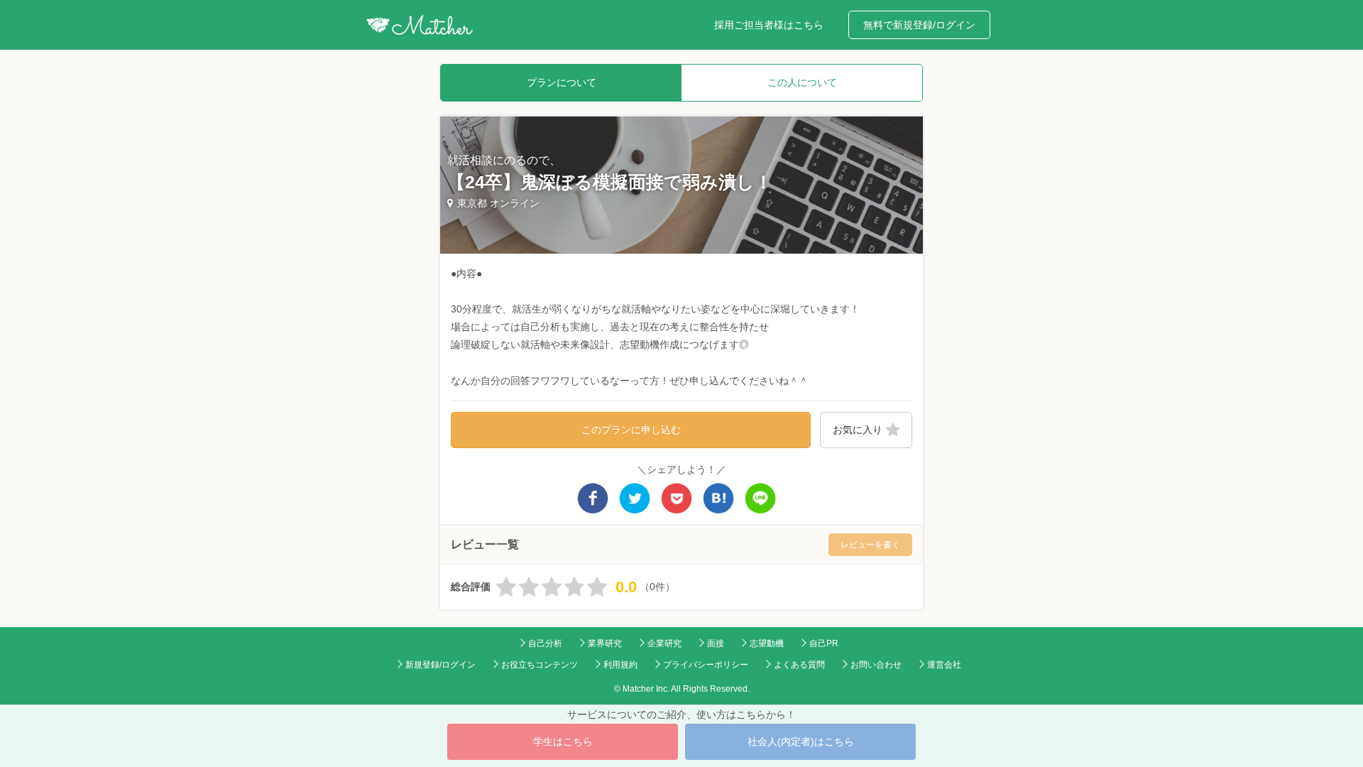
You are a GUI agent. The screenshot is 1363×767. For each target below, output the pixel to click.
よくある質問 (799, 665)
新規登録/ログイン (440, 665)
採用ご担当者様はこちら (768, 25)
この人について (802, 82)
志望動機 (767, 643)
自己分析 (545, 643)
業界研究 (605, 643)
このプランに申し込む (631, 429)
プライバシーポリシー (705, 665)
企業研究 (664, 643)
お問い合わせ (876, 665)
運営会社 (944, 665)
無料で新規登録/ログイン (919, 25)
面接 (715, 643)
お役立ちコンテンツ (539, 665)
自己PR (823, 643)
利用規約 (620, 665)
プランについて (561, 82)
